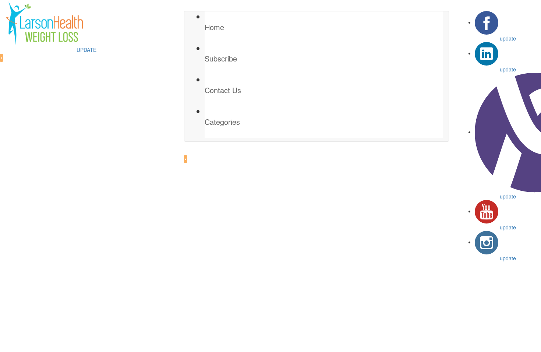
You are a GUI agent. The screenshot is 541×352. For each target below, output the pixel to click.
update (508, 38)
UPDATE (86, 49)
